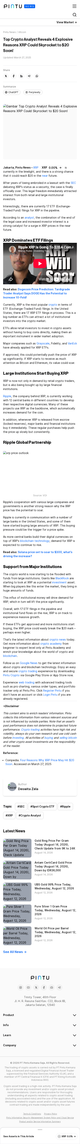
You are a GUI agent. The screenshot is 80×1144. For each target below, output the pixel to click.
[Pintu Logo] (19, 6)
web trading (26, 682)
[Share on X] (6, 76)
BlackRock (62, 578)
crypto (53, 304)
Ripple (7, 396)
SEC (73, 182)
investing (18, 737)
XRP (35, 167)
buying (48, 737)
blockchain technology (35, 540)
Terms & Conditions (32, 1114)
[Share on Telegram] (29, 76)
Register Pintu (52, 690)
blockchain (10, 655)
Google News (28, 663)
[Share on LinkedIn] (21, 76)
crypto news (58, 639)
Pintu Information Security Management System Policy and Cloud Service (40, 1117)
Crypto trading (30, 729)
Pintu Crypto (11, 675)
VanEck (72, 343)
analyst (29, 217)
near (45, 175)
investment (59, 582)
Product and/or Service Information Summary (40, 1121)
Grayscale (43, 343)
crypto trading (27, 671)
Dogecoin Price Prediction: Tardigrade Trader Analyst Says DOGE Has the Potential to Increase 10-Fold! (36, 293)
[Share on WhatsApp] (37, 76)
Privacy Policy (50, 1114)
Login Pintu (50, 694)
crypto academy (51, 643)
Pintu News (9, 32)
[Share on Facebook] (13, 76)
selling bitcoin (68, 737)
